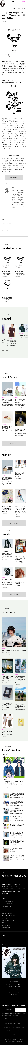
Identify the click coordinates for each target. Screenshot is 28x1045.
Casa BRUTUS (7, 1027)
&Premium (18, 1027)
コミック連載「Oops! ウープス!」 (8, 915)
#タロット (13, 230)
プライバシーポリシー (17, 1013)
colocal (4, 1031)
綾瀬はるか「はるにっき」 (7, 913)
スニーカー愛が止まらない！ (7, 901)
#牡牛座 (3, 230)
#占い (8, 230)
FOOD (18, 889)
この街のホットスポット (7, 925)
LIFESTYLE (12, 889)
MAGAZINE (5, 893)
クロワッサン (20, 1023)
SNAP (9, 884)
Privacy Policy (20, 1039)
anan (6, 1023)
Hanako (12, 1027)
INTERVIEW (5, 889)
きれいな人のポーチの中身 (7, 906)
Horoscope (6, 8)
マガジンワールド (8, 1039)
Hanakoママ (9, 1031)
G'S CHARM (5, 887)
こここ (23, 1031)
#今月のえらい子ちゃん (6, 232)
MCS (14, 1034)
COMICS (24, 889)
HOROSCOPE (12, 891)
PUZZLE (19, 891)
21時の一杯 (4, 922)
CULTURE (18, 887)
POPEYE (14, 1023)
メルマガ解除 (4, 1018)
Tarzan (22, 1027)
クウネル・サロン (17, 1031)
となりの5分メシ (5, 918)
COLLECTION (16, 884)
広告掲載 (14, 1039)
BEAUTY (12, 887)
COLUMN (4, 891)
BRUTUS (10, 1023)
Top (2, 8)
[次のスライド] (5, 350)
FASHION (4, 884)
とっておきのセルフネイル (7, 903)
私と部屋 (3, 908)
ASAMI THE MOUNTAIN (6, 910)
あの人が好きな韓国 (6, 927)
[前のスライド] (3, 350)
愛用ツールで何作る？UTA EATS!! (8, 920)
